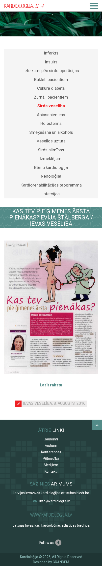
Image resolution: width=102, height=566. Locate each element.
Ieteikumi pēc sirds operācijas (51, 70)
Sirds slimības (51, 149)
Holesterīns (51, 123)
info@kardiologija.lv (54, 501)
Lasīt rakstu (51, 385)
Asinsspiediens (51, 114)
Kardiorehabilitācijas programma (51, 185)
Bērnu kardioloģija (51, 167)
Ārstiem (51, 446)
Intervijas (51, 193)
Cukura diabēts (51, 88)
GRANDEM (61, 562)
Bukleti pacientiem (51, 79)
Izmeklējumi (51, 158)
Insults (51, 61)
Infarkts (51, 53)
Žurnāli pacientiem (51, 97)
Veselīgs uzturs (51, 140)
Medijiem (51, 465)
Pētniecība (51, 458)
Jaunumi (51, 439)
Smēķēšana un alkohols (51, 132)
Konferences (51, 452)
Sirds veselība (51, 105)
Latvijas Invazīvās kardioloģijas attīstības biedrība (51, 493)
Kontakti (51, 471)
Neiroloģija (51, 176)
